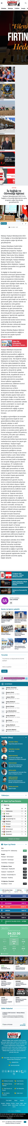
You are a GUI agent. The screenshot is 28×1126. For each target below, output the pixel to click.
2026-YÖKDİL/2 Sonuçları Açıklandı (5, 633)
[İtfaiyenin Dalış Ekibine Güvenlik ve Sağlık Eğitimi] (7, 615)
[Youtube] (17, 1071)
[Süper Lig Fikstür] (26, 844)
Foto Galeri (8, 1100)
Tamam (9, 1118)
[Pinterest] (8, 1071)
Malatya (10, 8)
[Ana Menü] (1, 3)
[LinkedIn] (14, 1071)
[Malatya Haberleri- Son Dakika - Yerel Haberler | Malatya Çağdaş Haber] (13, 3)
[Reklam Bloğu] (14, 678)
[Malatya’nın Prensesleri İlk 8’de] (7, 960)
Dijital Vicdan (12, 788)
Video (15, 1100)
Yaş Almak (11, 751)
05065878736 (15, 1062)
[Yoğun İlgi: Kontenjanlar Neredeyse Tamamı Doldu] (7, 641)
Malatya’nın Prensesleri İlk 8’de (5, 968)
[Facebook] (3, 1071)
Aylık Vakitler (5, 953)
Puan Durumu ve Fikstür (7, 1089)
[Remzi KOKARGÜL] (4, 757)
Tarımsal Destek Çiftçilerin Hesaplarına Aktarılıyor (21, 984)
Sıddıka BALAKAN (13, 786)
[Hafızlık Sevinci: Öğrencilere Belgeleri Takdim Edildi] (21, 628)
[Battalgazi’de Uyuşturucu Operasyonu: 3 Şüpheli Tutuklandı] (7, 992)
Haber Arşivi (20, 1093)
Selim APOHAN (14, 599)
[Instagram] (11, 1071)
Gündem (3, 8)
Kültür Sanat (15, 1105)
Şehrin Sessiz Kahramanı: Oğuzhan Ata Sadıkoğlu (16, 765)
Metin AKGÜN (12, 770)
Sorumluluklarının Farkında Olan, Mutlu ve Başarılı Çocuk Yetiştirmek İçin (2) (17, 773)
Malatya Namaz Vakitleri (7, 1084)
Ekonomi (18, 981)
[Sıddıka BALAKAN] (4, 787)
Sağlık (21, 1103)
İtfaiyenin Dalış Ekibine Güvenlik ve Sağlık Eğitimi (6, 621)
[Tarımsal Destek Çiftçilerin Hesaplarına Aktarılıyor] (21, 976)
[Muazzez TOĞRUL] (4, 743)
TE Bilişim (17, 1111)
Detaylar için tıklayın (14, 839)
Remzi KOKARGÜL (13, 755)
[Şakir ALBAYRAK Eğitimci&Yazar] (4, 779)
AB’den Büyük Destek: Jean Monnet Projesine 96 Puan (20, 647)
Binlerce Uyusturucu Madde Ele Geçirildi (20, 968)
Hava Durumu (20, 1081)
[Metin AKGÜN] (4, 772)
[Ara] (25, 3)
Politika (17, 8)
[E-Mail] (11, 603)
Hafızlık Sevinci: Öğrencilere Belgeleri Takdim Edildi (20, 634)
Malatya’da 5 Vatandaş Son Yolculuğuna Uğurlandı (21, 1000)
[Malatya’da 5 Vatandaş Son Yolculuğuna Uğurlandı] (21, 992)
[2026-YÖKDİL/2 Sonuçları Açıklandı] (7, 628)
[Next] (22, 1071)
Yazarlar (22, 1100)
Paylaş (4, 223)
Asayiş (23, 8)
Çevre (14, 1106)
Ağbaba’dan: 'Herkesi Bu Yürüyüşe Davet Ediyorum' (6, 984)
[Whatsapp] (25, 1071)
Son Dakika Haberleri (6, 1093)
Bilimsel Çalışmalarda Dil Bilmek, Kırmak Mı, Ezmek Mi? (17, 781)
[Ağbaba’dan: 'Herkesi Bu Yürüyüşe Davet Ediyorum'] (7, 976)
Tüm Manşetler (20, 1088)
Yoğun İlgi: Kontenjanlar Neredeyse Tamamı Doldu (7, 647)
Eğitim (14, 188)
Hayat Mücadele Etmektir (16, 744)
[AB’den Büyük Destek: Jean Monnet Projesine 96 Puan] (21, 641)
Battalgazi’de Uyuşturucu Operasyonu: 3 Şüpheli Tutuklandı (6, 1001)
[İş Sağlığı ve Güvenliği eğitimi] (14, 213)
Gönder (4, 671)
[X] (5, 1071)
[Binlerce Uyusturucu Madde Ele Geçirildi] (21, 961)
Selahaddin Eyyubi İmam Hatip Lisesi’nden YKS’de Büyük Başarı (21, 621)
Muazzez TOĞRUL (13, 742)
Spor (2, 966)
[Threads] (19, 1071)
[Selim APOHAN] (4, 600)
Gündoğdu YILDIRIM (14, 749)
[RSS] (14, 1074)
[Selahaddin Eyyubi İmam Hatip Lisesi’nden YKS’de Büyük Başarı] (21, 615)
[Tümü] (26, 737)
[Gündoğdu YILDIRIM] (4, 750)
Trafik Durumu (19, 1084)
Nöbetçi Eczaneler (8, 1081)
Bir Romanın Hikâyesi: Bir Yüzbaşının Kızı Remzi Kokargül (17, 758)
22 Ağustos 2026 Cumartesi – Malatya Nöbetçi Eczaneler (14, 1013)
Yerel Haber (22, 1105)
